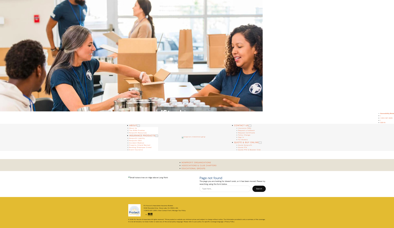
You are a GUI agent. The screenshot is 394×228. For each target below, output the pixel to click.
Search (259, 188)
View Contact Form (164, 210)
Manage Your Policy (179, 210)
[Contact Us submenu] (250, 126)
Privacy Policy (229, 222)
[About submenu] (138, 126)
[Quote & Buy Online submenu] (260, 143)
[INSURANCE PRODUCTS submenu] (156, 136)
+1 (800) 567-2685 (150, 210)
